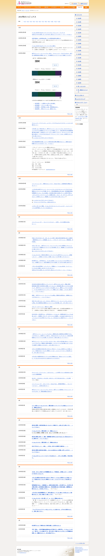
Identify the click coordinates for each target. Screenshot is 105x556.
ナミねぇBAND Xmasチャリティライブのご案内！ (44, 46)
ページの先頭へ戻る (81, 543)
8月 (46, 21)
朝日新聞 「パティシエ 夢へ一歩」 (43, 105)
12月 (59, 21)
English (78, 552)
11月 (56, 21)
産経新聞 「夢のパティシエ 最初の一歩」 (45, 108)
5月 (37, 21)
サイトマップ (79, 547)
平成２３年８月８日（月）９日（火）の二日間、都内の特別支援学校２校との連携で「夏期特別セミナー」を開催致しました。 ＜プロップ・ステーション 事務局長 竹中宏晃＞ (52, 239)
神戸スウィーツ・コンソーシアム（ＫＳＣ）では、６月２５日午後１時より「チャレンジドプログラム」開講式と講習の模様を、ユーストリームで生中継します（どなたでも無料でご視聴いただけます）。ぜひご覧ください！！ (52, 343)
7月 (43, 21)
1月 (25, 21)
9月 (49, 21)
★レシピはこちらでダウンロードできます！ (42, 251)
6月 (40, 21)
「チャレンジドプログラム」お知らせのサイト (44, 202)
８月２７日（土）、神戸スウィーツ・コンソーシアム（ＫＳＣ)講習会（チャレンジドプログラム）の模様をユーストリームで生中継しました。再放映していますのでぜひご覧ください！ (52, 247)
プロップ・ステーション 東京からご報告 (42, 306)
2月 (28, 21)
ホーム (23, 10)
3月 (31, 21)
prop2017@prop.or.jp (23, 552)
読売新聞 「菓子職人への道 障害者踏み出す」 (47, 107)
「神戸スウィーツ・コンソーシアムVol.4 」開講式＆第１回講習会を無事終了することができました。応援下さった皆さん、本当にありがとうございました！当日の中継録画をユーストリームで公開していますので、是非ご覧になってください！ (52, 335)
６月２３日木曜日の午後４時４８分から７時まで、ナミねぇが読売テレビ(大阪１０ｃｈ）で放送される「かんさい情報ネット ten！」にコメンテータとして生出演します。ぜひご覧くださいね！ (52, 350)
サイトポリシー (80, 548)
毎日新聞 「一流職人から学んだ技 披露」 (45, 103)
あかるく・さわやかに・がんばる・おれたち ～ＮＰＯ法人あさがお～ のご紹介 (51, 378)
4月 (34, 21)
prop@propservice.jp (50, 169)
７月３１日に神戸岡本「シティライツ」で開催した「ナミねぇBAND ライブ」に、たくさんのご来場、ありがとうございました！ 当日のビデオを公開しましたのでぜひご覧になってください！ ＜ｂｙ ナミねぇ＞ (52, 268)
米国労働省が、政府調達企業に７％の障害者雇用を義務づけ (46, 38)
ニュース (27, 10)
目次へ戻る (70, 113)
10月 (52, 21)
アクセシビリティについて (82, 549)
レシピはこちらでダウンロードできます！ (43, 137)
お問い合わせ (79, 550)
